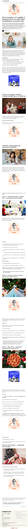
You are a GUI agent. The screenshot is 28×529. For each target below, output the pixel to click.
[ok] (8, 513)
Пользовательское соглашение (6, 517)
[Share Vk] (11, 528)
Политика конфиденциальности (6, 518)
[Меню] (2, 1)
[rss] (2, 513)
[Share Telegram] (15, 528)
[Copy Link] (16, 528)
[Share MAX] (13, 528)
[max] (2, 515)
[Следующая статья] (14, 508)
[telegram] (5, 513)
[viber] (9, 513)
